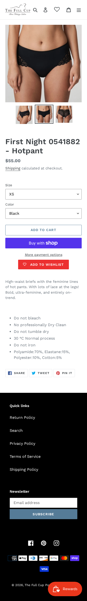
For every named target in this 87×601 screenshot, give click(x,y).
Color (9, 204)
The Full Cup (34, 585)
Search (16, 430)
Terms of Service (25, 456)
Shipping (12, 168)
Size (8, 185)
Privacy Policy (22, 443)
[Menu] (79, 9)
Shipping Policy (24, 469)
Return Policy (22, 417)
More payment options (43, 255)
